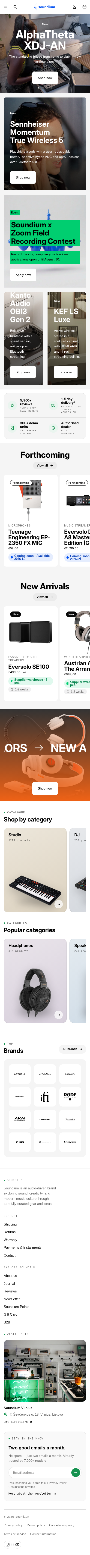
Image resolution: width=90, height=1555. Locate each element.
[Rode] (70, 1097)
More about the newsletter (30, 1493)
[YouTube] (17, 1545)
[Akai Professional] (20, 1119)
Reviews (10, 1291)
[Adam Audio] (70, 1074)
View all (42, 465)
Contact (9, 1255)
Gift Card (10, 1314)
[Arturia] (20, 1074)
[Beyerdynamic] (70, 1142)
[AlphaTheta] (45, 1074)
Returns (10, 1232)
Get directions (16, 1421)
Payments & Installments (23, 1247)
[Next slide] (83, 53)
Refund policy (36, 1525)
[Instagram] (8, 1545)
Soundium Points (16, 1307)
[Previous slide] (7, 53)
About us (10, 1276)
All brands (70, 1049)
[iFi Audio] (45, 1097)
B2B (7, 1322)
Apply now (23, 275)
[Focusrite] (70, 1119)
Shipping (10, 1224)
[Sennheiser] (45, 1142)
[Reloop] (20, 1097)
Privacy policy (13, 1525)
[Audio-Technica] (45, 1119)
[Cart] (84, 7)
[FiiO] (20, 1142)
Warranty (10, 1240)
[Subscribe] (75, 1472)
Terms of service (15, 1534)
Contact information (43, 1534)
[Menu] (5, 7)
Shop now (45, 78)
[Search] (15, 7)
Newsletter (12, 1299)
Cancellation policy (61, 1525)
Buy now (66, 372)
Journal (9, 1283)
